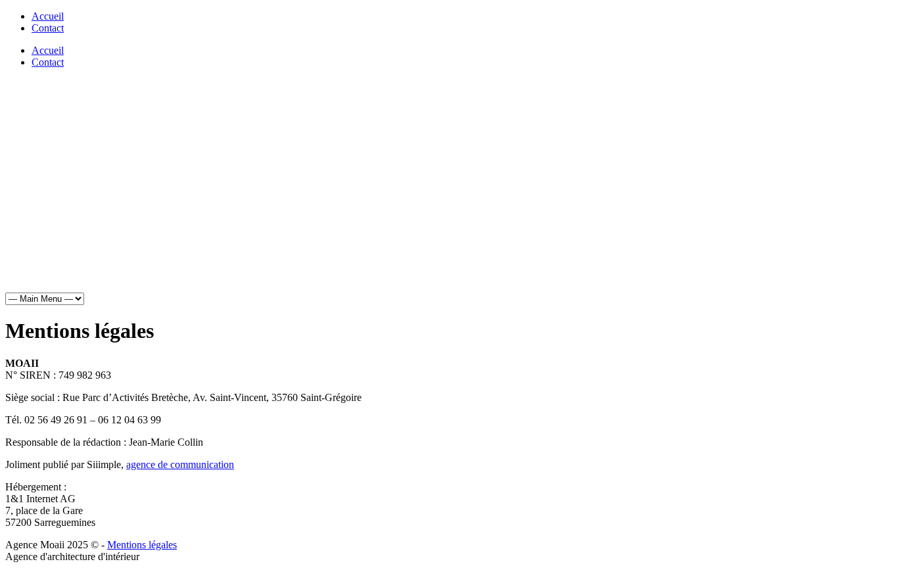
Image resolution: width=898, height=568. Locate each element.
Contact (48, 28)
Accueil (48, 16)
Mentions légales (142, 544)
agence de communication (180, 464)
